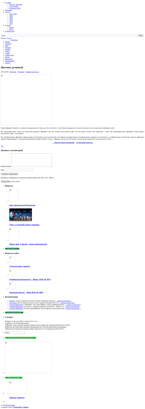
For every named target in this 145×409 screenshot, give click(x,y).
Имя (2, 170)
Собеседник (9, 55)
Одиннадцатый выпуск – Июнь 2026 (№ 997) (30, 279)
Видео (11, 27)
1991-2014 (13, 14)
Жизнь (7, 42)
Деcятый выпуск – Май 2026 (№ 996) (26, 292)
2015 (11, 20)
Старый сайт (9, 31)
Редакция (20, 72)
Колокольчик (9, 61)
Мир (6, 46)
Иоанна (12, 301)
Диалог (7, 63)
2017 (11, 24)
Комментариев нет (32, 72)
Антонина (13, 303)
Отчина (8, 47)
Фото (11, 29)
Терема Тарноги (16, 397)
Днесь (7, 51)
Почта (7, 57)
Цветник (14, 40)
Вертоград (9, 59)
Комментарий (6, 166)
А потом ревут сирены (19, 266)
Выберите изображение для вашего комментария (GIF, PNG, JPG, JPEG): (27, 178)
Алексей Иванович (16, 305)
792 (2, 146)
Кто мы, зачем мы (15, 4)
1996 (11, 18)
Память (7, 49)
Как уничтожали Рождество (22, 205)
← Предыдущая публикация (63, 143)
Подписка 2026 (14, 8)
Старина (8, 44)
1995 (11, 16)
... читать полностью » (63, 301)
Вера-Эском (10, 405)
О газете (8, 3)
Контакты (8, 10)
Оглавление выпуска (85, 143)
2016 (11, 22)
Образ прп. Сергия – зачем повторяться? (28, 244)
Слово (7, 53)
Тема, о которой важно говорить (24, 225)
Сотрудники (13, 6)
